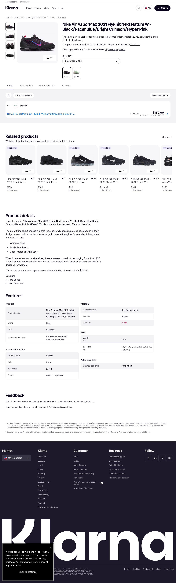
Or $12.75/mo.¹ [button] (136, 190)
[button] (148, 8)
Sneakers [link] (62, 17)
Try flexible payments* (115, 49)
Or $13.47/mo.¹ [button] (12, 190)
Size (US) (67, 56)
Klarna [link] (8, 17)
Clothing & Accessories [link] (36, 17)
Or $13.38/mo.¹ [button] (43, 190)
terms (19, 432)
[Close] (50, 548)
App (54, 8)
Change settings (28, 572)
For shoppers (11, 2)
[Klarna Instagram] (169, 458)
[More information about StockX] (8, 106)
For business (24, 2)
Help (61, 8)
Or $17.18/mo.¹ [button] (74, 190)
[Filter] (9, 95)
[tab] (10, 85)
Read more (77, 40)
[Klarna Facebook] (148, 458)
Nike (48, 323)
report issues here (63, 407)
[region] (28, 562)
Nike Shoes (14, 279)
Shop (46, 8)
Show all (166, 137)
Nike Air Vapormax (54, 375)
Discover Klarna (33, 8)
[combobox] (91, 61)
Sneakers (135, 44)
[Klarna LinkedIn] (155, 458)
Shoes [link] (52, 17)
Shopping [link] (18, 17)
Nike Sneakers (16, 283)
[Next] (166, 168)
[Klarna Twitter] (162, 458)
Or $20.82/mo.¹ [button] (105, 190)
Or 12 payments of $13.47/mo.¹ (152, 115)
